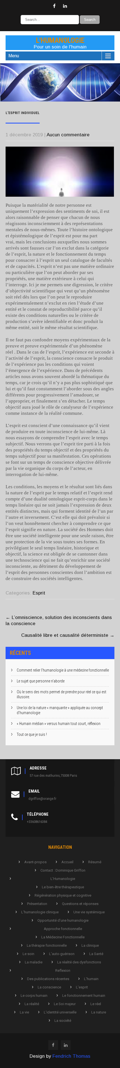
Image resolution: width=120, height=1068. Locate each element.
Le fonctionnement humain (83, 995)
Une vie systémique (89, 912)
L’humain (91, 979)
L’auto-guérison (62, 954)
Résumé (94, 862)
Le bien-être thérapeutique (63, 887)
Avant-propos (35, 862)
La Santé (96, 954)
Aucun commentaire (68, 134)
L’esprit (82, 987)
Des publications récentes (48, 979)
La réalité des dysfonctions (79, 962)
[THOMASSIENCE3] (60, 100)
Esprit (39, 593)
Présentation (37, 904)
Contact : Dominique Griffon (62, 870)
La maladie (33, 962)
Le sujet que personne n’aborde (40, 681)
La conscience (49, 987)
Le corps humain (34, 995)
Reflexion (62, 970)
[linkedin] (65, 6)
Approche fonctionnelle (63, 929)
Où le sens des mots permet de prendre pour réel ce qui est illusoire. (61, 694)
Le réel (95, 1004)
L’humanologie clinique (40, 912)
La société (62, 1020)
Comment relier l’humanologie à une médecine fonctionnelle (63, 670)
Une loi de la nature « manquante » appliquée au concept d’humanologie (60, 710)
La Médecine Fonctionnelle (63, 937)
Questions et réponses (80, 904)
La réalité (32, 1004)
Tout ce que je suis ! (32, 734)
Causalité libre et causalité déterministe (67, 635)
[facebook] (54, 6)
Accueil (67, 862)
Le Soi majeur (65, 1004)
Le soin (28, 954)
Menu (13, 55)
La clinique (90, 945)
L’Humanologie (63, 879)
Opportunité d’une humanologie (62, 920)
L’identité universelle (60, 1012)
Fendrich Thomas (71, 1056)
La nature (98, 1012)
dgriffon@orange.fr (42, 798)
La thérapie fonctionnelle (47, 945)
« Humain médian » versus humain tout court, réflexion (58, 723)
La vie (24, 1012)
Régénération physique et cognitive (63, 895)
